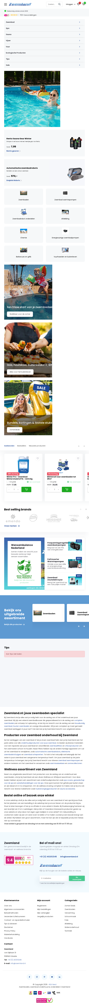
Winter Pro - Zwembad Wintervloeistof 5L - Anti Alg (19, 478)
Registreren (41, 906)
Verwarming (70, 913)
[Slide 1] (44, 99)
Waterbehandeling (12, 934)
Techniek (68, 931)
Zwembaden (70, 909)
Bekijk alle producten (13, 624)
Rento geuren (12, 151)
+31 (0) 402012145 (48, 856)
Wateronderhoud (72, 927)
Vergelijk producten (45, 916)
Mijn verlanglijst (43, 913)
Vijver (8, 40)
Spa (7, 28)
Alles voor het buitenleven (20, 372)
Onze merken (10, 526)
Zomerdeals (15, 430)
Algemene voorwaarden (14, 909)
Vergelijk (12, 482)
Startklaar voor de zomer (20, 314)
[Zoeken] (59, 4)
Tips (8, 59)
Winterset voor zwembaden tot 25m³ (61, 478)
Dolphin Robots (13, 180)
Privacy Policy (9, 931)
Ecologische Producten (16, 53)
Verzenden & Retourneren (14, 916)
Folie (66, 920)
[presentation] (79, 446)
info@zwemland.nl (69, 856)
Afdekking (69, 924)
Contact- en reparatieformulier (17, 920)
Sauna (8, 34)
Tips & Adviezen (10, 924)
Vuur (8, 47)
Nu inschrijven (77, 878)
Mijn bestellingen (44, 909)
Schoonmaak (70, 916)
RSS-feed (52, 984)
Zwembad (10, 22)
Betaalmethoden (11, 913)
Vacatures (8, 938)
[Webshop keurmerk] (44, 1000)
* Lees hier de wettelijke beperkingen (52, 883)
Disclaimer (8, 927)
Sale (8, 65)
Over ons (8, 906)
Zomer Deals (70, 906)
